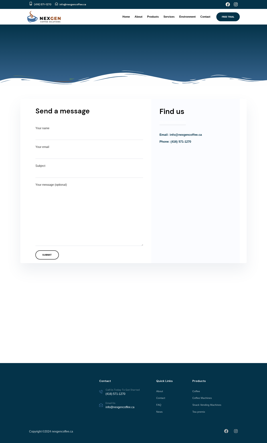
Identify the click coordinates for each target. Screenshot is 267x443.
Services (168, 16)
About (138, 16)
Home (126, 16)
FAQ (158, 404)
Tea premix (198, 411)
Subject (40, 165)
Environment (187, 16)
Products (153, 16)
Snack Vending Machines (206, 404)
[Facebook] (228, 4)
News (159, 411)
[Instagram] (236, 4)
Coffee (196, 391)
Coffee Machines (202, 397)
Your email (42, 146)
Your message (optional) (51, 184)
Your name (42, 128)
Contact (205, 16)
